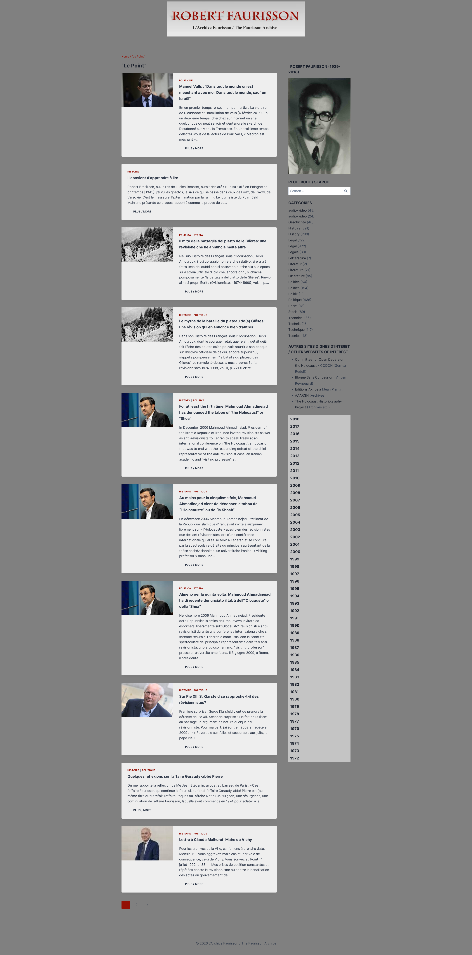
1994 (294, 596)
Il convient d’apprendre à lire (152, 178)
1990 (294, 625)
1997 (294, 574)
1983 (294, 677)
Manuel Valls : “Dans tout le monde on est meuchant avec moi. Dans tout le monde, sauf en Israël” (222, 92)
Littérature (296, 276)
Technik (294, 324)
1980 (294, 699)
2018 (294, 419)
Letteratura (297, 258)
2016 (294, 434)
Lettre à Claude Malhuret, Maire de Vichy (215, 839)
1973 (294, 751)
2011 (294, 470)
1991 (294, 618)
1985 (294, 662)
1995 (294, 588)
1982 (294, 684)
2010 (295, 478)
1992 (294, 611)
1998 (294, 566)
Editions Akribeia (308, 389)
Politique (186, 80)
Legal (292, 240)
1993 (294, 603)
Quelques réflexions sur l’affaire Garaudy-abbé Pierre (175, 776)
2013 (294, 456)
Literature (295, 270)
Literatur (295, 264)
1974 (294, 743)
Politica (185, 235)
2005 (295, 515)
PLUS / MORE (195, 148)
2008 (295, 493)
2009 (295, 485)
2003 (295, 529)
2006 (295, 507)
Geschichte (297, 222)
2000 (295, 552)
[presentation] (147, 90)
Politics (198, 400)
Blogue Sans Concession (314, 377)
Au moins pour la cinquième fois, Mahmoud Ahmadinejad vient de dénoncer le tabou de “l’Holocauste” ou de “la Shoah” (218, 504)
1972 (294, 758)
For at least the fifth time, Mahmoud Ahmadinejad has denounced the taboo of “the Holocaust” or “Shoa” (223, 412)
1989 (294, 633)
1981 (294, 692)
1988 (294, 640)
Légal (292, 246)
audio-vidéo (297, 210)
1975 (294, 736)
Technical (295, 318)
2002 (295, 537)
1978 (294, 714)
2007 (295, 500)
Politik (293, 294)
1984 (294, 670)
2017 (294, 426)
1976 (294, 728)
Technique (296, 330)
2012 (294, 463)
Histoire (133, 171)
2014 (295, 448)
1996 (294, 581)
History (184, 400)
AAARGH (302, 395)
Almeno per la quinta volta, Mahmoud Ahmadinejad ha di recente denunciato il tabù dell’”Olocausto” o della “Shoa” (225, 600)
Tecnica (294, 336)
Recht (293, 306)
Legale (293, 252)
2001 (295, 544)
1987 (294, 647)
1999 (294, 559)
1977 (294, 721)
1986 (294, 655)
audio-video (297, 216)
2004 (295, 522)
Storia (198, 235)
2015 (294, 441)
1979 (294, 706)
